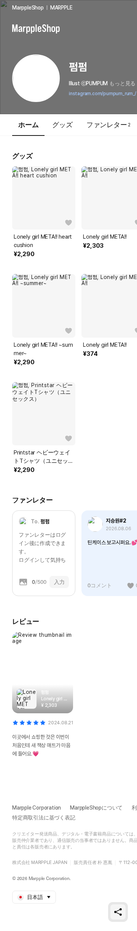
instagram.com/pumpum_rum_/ (102, 93)
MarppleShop (28, 8)
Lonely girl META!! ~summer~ (43, 349)
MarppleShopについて (96, 808)
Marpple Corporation (36, 808)
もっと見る (122, 83)
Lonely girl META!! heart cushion (43, 241)
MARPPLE (61, 8)
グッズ (62, 125)
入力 (59, 582)
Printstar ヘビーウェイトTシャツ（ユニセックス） (44, 457)
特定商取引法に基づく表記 (43, 818)
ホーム (28, 125)
